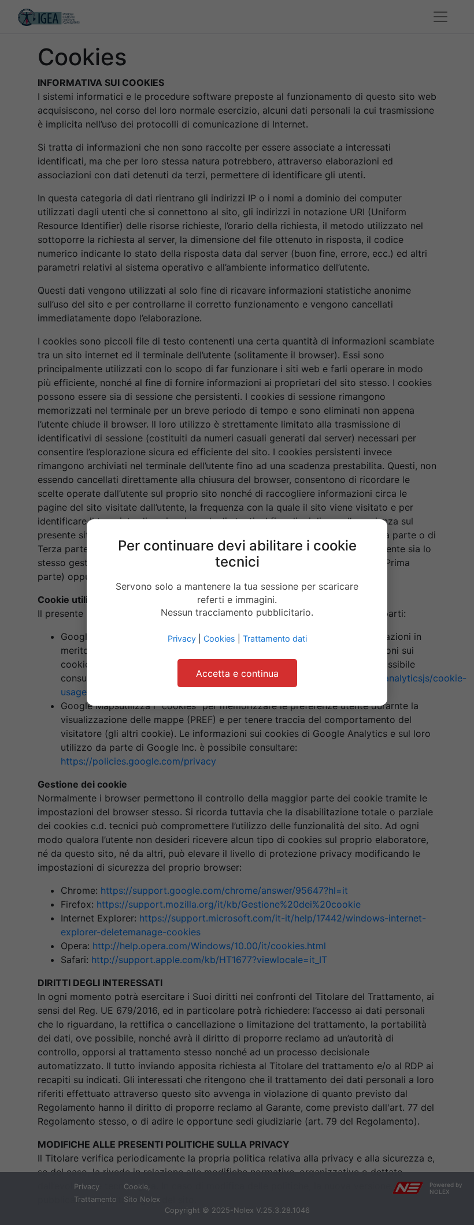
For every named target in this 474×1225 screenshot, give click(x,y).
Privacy (182, 638)
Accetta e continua (237, 673)
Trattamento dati (275, 638)
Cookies (219, 638)
